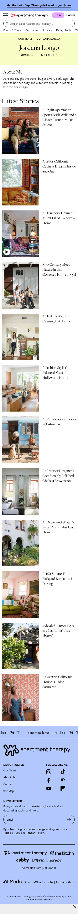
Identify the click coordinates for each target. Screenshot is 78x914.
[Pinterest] (62, 780)
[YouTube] (48, 788)
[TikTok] (62, 771)
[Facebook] (48, 780)
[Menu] (5, 15)
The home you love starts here (39, 732)
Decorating (31, 30)
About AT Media (35, 882)
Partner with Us (65, 882)
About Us (9, 777)
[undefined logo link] (29, 15)
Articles (47, 30)
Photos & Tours (12, 30)
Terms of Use (11, 832)
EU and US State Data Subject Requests (50, 898)
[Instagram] (48, 771)
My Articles (49, 55)
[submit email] (69, 819)
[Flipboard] (62, 788)
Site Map (8, 791)
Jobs (50, 882)
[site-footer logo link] (12, 882)
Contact (8, 784)
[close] (75, 907)
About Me (27, 55)
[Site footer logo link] (39, 750)
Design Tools (63, 30)
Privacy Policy (35, 832)
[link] (59, 117)
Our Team (25, 39)
